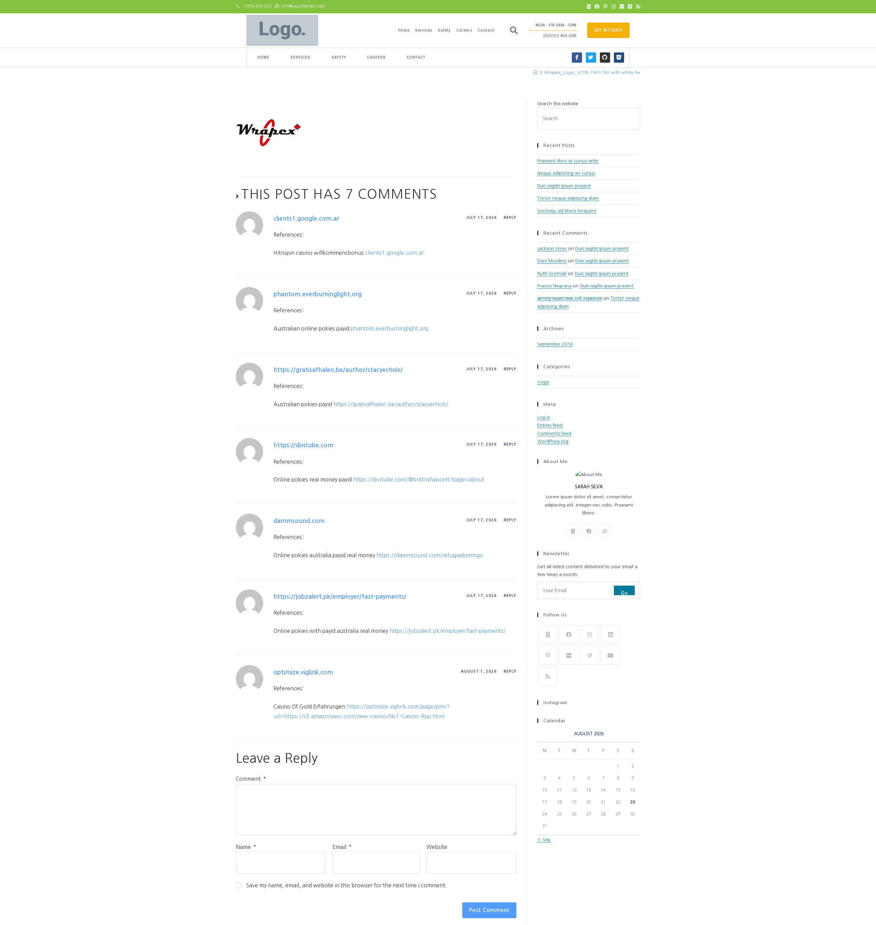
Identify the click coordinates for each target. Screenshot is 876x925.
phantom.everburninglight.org (317, 294)
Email (342, 847)
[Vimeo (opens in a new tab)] (630, 6)
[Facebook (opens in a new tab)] (597, 6)
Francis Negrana (554, 286)
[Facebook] (589, 531)
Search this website (557, 103)
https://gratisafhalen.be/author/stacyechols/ (338, 370)
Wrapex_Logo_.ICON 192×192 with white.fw (592, 72)
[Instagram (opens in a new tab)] (613, 6)
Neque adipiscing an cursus (566, 173)
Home (404, 30)
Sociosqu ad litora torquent (566, 211)
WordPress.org (552, 441)
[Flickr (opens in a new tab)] (622, 6)
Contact (486, 30)
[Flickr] (568, 655)
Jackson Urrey (552, 248)
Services (423, 30)
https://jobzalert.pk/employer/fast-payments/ (340, 596)
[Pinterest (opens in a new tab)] (605, 6)
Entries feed (550, 425)
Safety (444, 30)
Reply (510, 218)
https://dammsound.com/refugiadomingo (429, 555)
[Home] (535, 72)
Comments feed (554, 433)
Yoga (543, 382)
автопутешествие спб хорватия (569, 298)
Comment (251, 779)
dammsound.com (298, 521)
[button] (513, 30)
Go (624, 593)
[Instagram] (604, 531)
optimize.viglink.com (303, 672)
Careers (464, 30)
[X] (573, 531)
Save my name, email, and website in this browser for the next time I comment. (346, 885)
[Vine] (589, 655)
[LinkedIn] (610, 634)
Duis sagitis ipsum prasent (564, 186)
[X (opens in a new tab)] (589, 6)
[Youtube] (610, 655)
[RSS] (547, 676)
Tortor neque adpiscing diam (568, 198)
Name (246, 847)
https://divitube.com (303, 445)
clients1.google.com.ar (306, 218)
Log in (543, 417)
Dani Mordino (552, 261)
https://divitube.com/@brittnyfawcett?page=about (418, 479)
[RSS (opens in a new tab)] (637, 6)
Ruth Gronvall (551, 273)
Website (436, 847)
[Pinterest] (547, 655)
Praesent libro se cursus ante (567, 161)
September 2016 (555, 344)
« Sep (544, 839)
